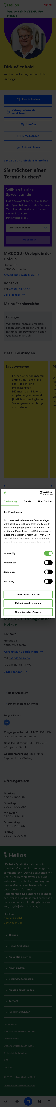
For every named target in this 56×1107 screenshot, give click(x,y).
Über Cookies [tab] (45, 501)
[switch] (48, 562)
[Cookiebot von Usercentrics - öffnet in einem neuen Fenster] (40, 493)
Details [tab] (27, 501)
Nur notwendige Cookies (28, 612)
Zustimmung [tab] (10, 501)
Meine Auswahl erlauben (28, 603)
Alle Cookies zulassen (28, 594)
